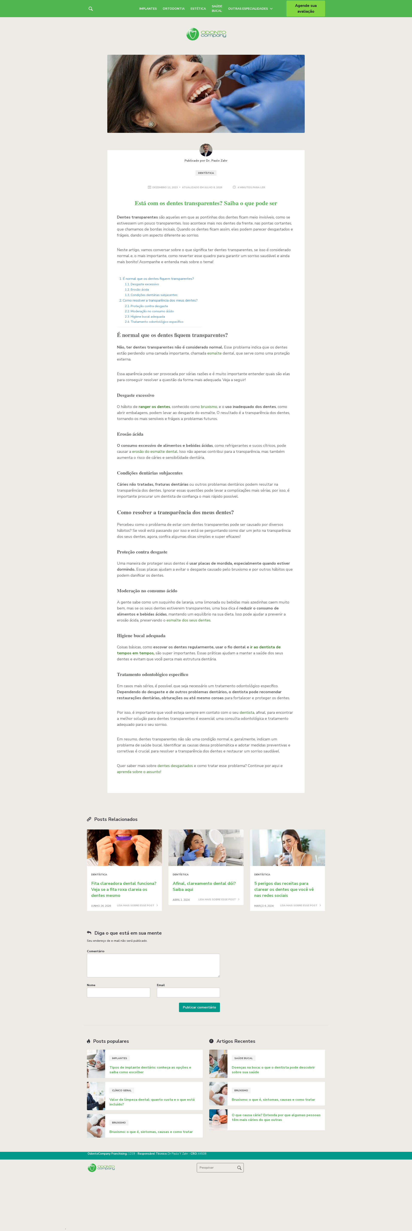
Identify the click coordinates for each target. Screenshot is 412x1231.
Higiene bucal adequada (148, 316)
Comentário (96, 951)
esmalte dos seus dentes (189, 620)
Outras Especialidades (248, 9)
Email (161, 985)
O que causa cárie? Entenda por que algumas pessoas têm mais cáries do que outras (276, 1117)
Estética (198, 9)
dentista (247, 712)
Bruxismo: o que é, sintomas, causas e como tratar (151, 1131)
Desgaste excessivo (145, 284)
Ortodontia (174, 9)
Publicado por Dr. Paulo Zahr (206, 161)
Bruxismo (119, 1122)
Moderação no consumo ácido (152, 311)
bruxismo (209, 406)
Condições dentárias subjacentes (154, 295)
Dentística (206, 173)
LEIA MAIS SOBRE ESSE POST (136, 905)
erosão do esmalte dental (154, 451)
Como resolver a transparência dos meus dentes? (160, 300)
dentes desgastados (175, 765)
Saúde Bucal (217, 8)
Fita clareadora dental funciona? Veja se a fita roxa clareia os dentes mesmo (123, 889)
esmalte (214, 353)
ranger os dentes (154, 406)
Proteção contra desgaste (149, 306)
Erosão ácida (140, 289)
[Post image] (124, 847)
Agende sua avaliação (306, 8)
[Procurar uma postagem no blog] (239, 1167)
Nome (91, 985)
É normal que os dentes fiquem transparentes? (158, 278)
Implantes (148, 9)
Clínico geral (122, 1090)
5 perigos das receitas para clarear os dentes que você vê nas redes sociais (284, 889)
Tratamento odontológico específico (157, 322)
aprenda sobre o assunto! (139, 771)
